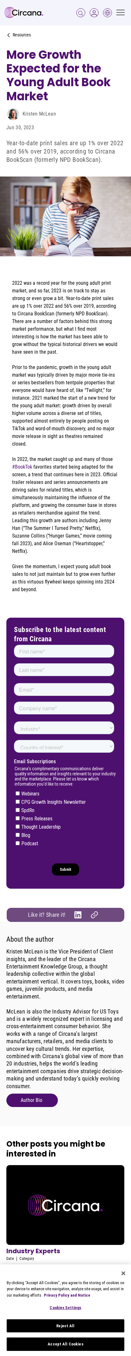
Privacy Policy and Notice (67, 1295)
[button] (94, 12)
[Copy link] (94, 914)
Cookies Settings (65, 1307)
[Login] (80, 12)
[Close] (123, 1273)
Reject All (65, 1325)
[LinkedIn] (77, 914)
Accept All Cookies (65, 1344)
